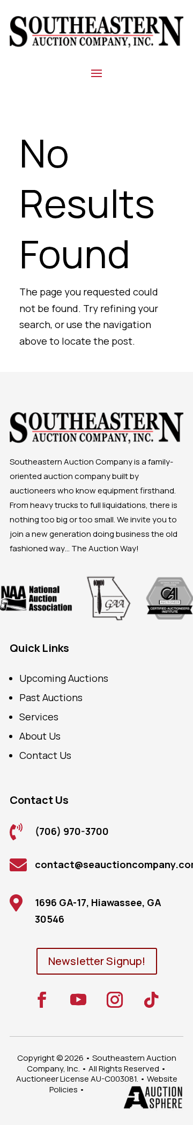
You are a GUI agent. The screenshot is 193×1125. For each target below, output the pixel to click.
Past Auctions (51, 697)
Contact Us (45, 755)
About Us (40, 735)
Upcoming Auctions (63, 678)
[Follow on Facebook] (42, 1000)
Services (38, 716)
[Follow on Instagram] (115, 1000)
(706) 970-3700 (72, 831)
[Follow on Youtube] (78, 1000)
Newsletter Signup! (96, 961)
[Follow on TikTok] (151, 1000)
